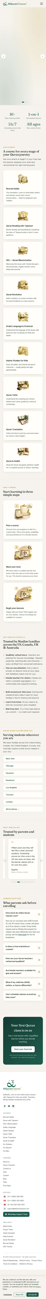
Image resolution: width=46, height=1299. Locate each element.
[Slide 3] (22, 140)
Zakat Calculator (9, 1271)
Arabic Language (9, 1165)
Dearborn (10, 818)
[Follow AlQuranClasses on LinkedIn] (13, 1144)
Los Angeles (11, 825)
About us (6, 1200)
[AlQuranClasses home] (15, 3)
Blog (4, 1217)
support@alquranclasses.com (18, 1247)
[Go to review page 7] (24, 920)
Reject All (19, 1295)
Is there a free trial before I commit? (23, 986)
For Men (6, 1189)
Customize (7, 1295)
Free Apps (7, 1224)
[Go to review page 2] (14, 920)
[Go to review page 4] (18, 920)
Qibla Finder (7, 1264)
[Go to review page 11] (31, 920)
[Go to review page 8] (26, 920)
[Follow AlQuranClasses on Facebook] (4, 1144)
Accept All (33, 1295)
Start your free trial (23, 1087)
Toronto (10, 833)
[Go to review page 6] (22, 920)
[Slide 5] (27, 140)
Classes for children (15, 112)
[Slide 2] (20, 140)
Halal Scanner (8, 1274)
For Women (7, 1186)
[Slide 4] (25, 140)
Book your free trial (15, 105)
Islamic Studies (8, 1169)
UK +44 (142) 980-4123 (14, 1243)
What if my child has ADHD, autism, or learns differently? (23, 1021)
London (9, 840)
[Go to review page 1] (12, 920)
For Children (7, 1182)
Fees (5, 1210)
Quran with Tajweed (10, 1158)
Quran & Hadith (8, 1179)
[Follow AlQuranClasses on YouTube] (8, 1144)
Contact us (7, 1207)
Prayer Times (8, 1268)
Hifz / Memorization (10, 1162)
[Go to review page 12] (33, 920)
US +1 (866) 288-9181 (13, 1235)
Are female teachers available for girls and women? (23, 1009)
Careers (6, 1213)
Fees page (22, 973)
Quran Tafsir (7, 1172)
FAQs (5, 1220)
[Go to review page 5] (21, 920)
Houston (10, 811)
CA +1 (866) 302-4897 (14, 1239)
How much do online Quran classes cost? (23, 952)
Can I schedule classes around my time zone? (23, 1033)
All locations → (12, 847)
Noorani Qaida (8, 1155)
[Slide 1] (18, 140)
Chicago (9, 804)
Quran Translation (9, 1175)
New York (10, 797)
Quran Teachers (9, 1203)
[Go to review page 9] (28, 920)
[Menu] (41, 4)
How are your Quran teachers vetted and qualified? (23, 997)
